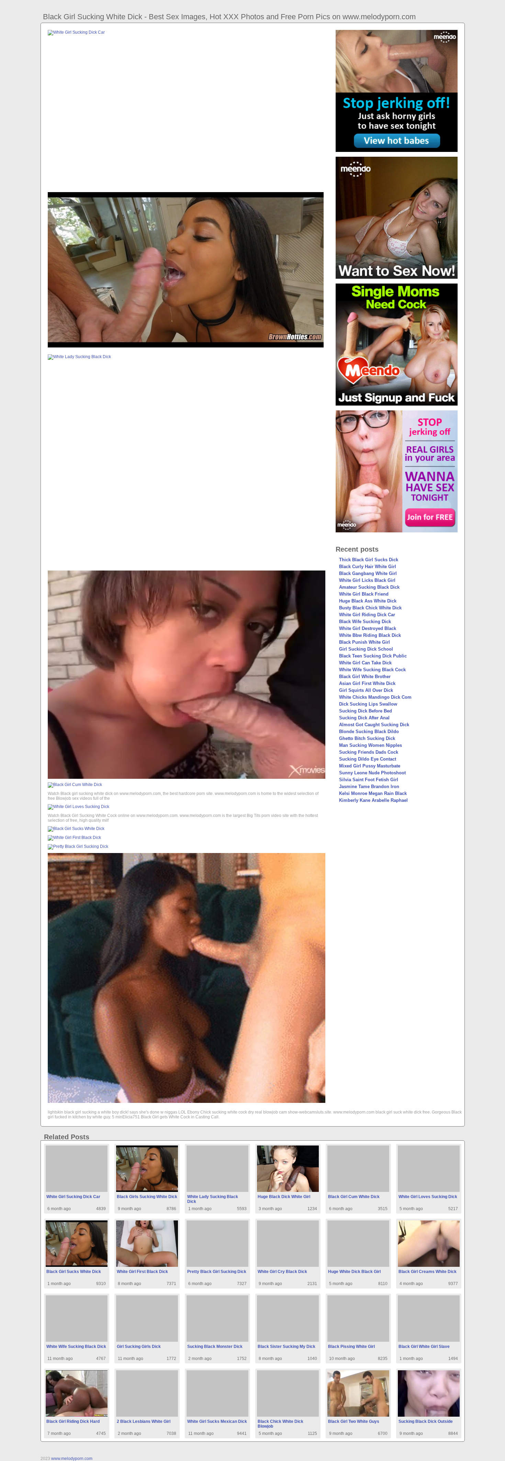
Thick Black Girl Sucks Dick (368, 559)
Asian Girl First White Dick (367, 683)
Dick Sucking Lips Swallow (368, 704)
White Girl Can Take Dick (365, 662)
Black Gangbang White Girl (368, 573)
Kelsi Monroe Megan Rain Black (373, 793)
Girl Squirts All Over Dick (366, 690)
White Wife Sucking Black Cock (372, 669)
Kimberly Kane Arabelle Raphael (373, 800)
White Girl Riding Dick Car (367, 614)
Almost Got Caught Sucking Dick (374, 724)
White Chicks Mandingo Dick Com (375, 697)
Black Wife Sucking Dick (365, 621)
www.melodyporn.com (71, 1458)
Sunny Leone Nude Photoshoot (372, 772)
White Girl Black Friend (364, 594)
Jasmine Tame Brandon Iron (369, 786)
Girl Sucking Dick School (366, 649)
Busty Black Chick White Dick (370, 607)
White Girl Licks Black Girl (367, 580)
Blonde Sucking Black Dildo (369, 731)
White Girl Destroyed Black (367, 628)
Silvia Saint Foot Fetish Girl (368, 779)
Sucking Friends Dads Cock (368, 752)
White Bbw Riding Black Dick (370, 635)
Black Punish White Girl (364, 642)
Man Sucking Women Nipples (370, 745)
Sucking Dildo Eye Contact (367, 759)
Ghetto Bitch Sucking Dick (367, 738)
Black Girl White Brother (365, 676)
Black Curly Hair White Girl (367, 566)
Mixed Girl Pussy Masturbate (369, 765)
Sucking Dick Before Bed (365, 710)
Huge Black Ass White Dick (367, 601)
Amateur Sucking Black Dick (369, 587)
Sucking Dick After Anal (364, 717)
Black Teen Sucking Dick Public (373, 655)
